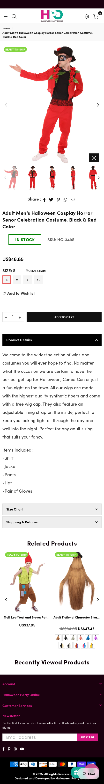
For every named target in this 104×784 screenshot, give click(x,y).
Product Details (19, 339)
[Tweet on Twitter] (51, 199)
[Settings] (86, 15)
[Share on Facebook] (44, 199)
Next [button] (98, 105)
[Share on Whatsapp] (65, 199)
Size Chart (38, 271)
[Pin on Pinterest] (58, 199)
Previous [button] (6, 105)
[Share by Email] (73, 199)
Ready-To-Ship (15, 49)
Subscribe (87, 737)
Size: (24, 270)
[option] (52, 105)
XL (38, 280)
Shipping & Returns (22, 521)
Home (6, 28)
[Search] (14, 15)
